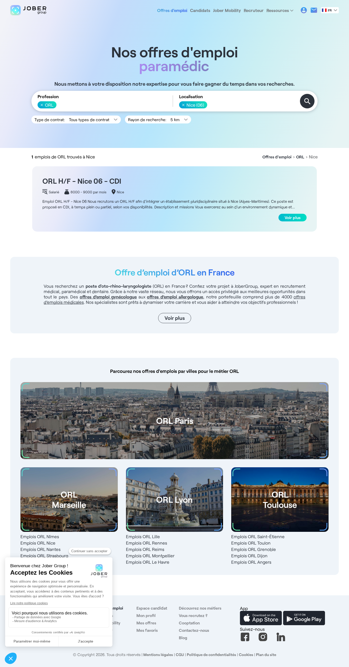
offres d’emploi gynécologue (108, 296)
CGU (180, 654)
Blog (183, 637)
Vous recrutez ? (193, 615)
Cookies (246, 654)
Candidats (200, 10)
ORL (300, 156)
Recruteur (254, 10)
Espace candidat (151, 608)
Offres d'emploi (172, 10)
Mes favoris (147, 630)
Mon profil (146, 615)
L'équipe (102, 637)
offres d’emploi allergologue (175, 296)
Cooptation (189, 622)
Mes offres (146, 622)
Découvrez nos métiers (200, 608)
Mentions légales (158, 654)
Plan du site (266, 654)
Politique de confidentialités (211, 654)
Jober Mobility (227, 10)
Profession (48, 96)
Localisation (191, 96)
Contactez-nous (194, 630)
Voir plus (292, 217)
